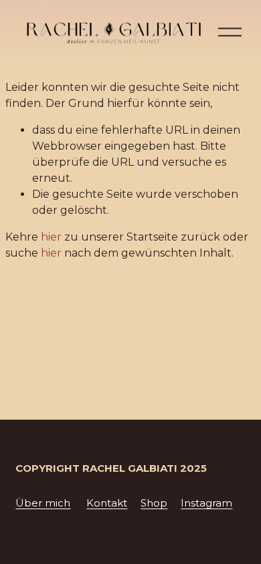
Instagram (206, 503)
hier (51, 237)
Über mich (42, 503)
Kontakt (106, 503)
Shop (154, 503)
